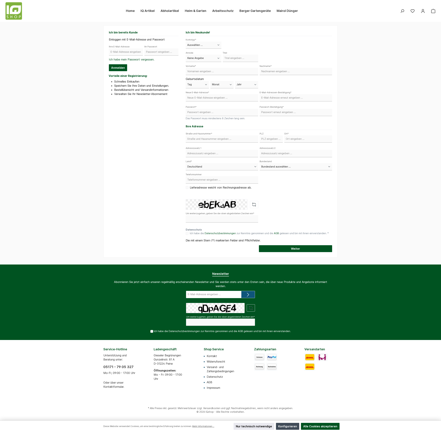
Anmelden (118, 67)
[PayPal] (271, 357)
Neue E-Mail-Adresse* (197, 92)
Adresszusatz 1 (193, 148)
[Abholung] (322, 357)
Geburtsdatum (195, 79)
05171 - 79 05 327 (118, 367)
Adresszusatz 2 (267, 148)
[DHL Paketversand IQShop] (309, 366)
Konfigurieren (287, 426)
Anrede (189, 53)
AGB (276, 233)
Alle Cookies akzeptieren (320, 426)
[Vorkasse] (259, 357)
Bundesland (266, 161)
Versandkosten (211, 408)
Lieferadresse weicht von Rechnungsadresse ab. (221, 187)
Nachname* (266, 66)
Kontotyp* (191, 39)
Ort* (286, 133)
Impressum (213, 387)
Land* (189, 161)
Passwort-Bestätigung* (272, 107)
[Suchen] (402, 10)
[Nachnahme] (271, 366)
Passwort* (191, 107)
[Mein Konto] (423, 10)
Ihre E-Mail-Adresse (119, 46)
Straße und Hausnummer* (199, 133)
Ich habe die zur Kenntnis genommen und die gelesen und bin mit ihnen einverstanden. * (259, 233)
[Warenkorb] (433, 10)
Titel (225, 53)
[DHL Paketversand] (309, 357)
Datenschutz (215, 376)
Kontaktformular (113, 386)
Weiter (295, 248)
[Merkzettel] (412, 10)
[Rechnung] (259, 366)
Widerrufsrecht (216, 361)
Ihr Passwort (150, 46)
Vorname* (191, 66)
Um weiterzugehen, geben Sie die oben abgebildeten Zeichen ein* (220, 213)
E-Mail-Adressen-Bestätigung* (275, 92)
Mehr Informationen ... (203, 426)
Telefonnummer (194, 174)
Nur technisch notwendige (254, 426)
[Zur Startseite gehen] (13, 11)
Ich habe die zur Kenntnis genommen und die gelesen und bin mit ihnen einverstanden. (222, 331)
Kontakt (212, 356)
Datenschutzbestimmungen (220, 233)
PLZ (262, 133)
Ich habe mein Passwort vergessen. (131, 59)
